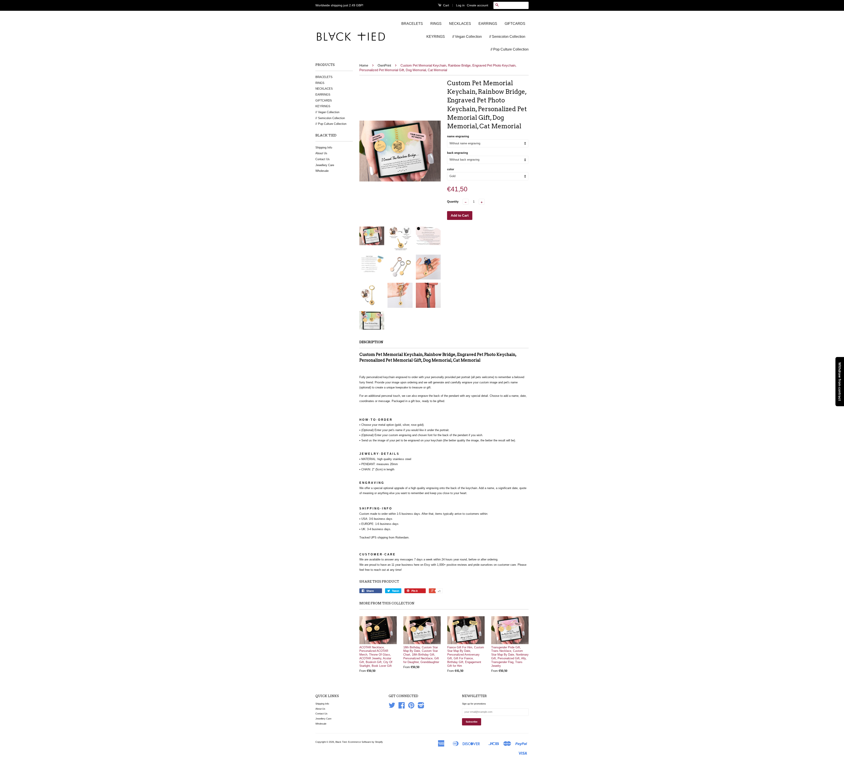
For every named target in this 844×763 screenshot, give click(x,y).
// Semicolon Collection (507, 36)
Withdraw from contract (840, 381)
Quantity (452, 201)
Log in (460, 5)
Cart (445, 5)
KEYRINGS (435, 36)
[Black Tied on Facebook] (401, 707)
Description (371, 342)
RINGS (436, 23)
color (450, 169)
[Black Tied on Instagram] (421, 707)
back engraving (457, 152)
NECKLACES (460, 23)
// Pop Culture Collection (510, 49)
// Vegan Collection (467, 36)
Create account (477, 5)
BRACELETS (412, 23)
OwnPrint (384, 65)
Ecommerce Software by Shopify (365, 742)
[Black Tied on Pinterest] (411, 707)
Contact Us (322, 159)
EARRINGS (487, 23)
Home (363, 65)
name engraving (458, 136)
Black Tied (341, 742)
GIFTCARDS (515, 23)
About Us (321, 153)
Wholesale (322, 170)
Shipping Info (323, 147)
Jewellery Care (324, 165)
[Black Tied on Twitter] (392, 707)
